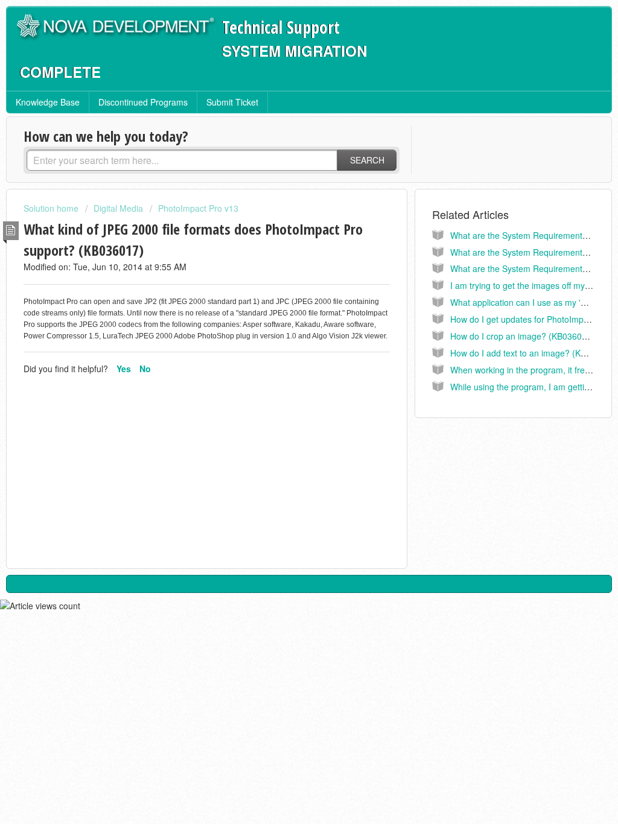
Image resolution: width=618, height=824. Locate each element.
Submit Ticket (232, 102)
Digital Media (118, 208)
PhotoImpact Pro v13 (198, 208)
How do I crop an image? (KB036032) (522, 336)
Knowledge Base (48, 102)
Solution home (52, 208)
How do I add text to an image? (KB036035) (534, 353)
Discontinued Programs (143, 102)
